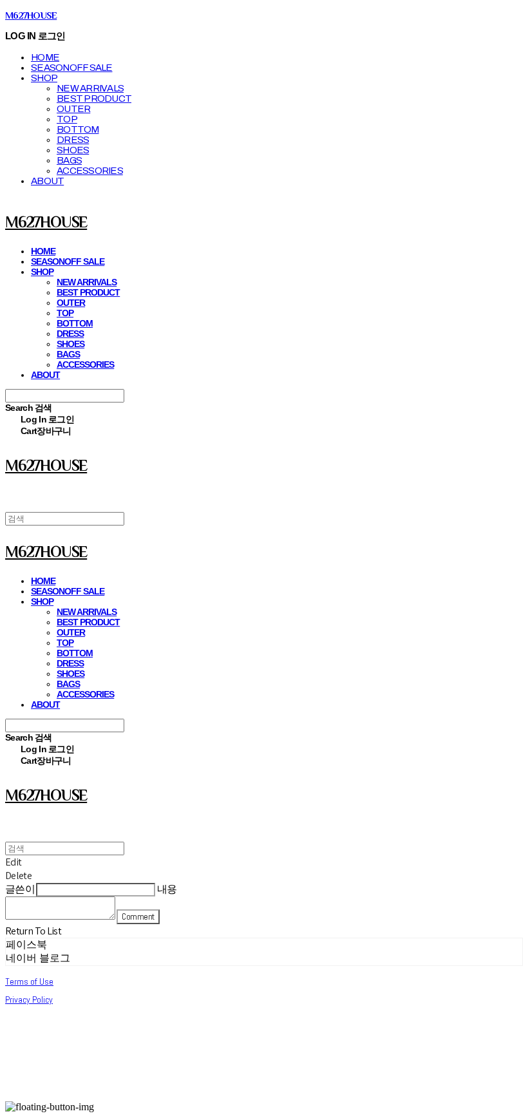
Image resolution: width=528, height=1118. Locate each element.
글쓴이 (20, 889)
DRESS (73, 140)
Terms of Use (29, 981)
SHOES (73, 150)
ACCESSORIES (90, 171)
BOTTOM (78, 129)
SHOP (44, 78)
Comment (138, 916)
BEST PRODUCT (94, 98)
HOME (45, 57)
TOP (67, 119)
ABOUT (47, 181)
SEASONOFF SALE (72, 67)
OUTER (73, 109)
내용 (167, 889)
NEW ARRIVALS (90, 88)
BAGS (69, 160)
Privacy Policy (29, 999)
